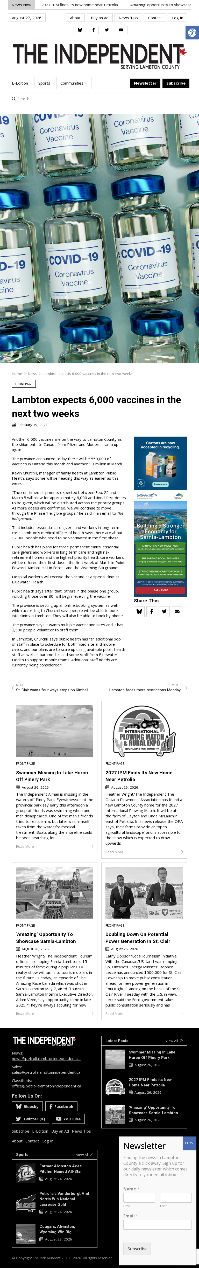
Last (163, 1206)
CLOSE (189, 1143)
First (126, 1206)
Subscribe (137, 1249)
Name (131, 1189)
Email (130, 1216)
